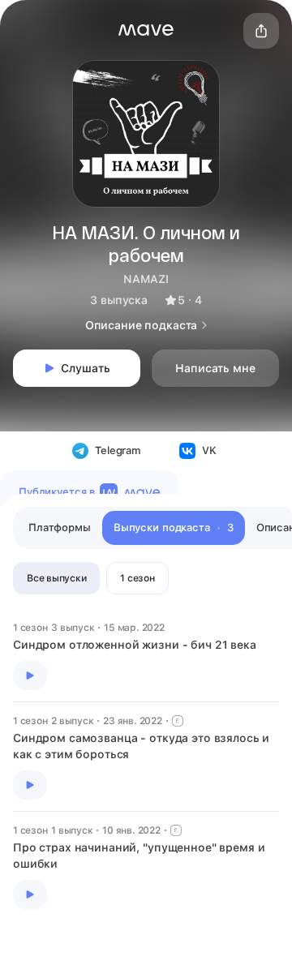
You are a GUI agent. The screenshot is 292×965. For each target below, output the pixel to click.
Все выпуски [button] (56, 578)
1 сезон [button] (137, 578)
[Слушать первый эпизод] (30, 675)
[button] (146, 30)
